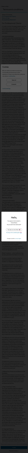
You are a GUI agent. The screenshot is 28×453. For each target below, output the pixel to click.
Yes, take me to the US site (13, 229)
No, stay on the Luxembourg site (13, 232)
